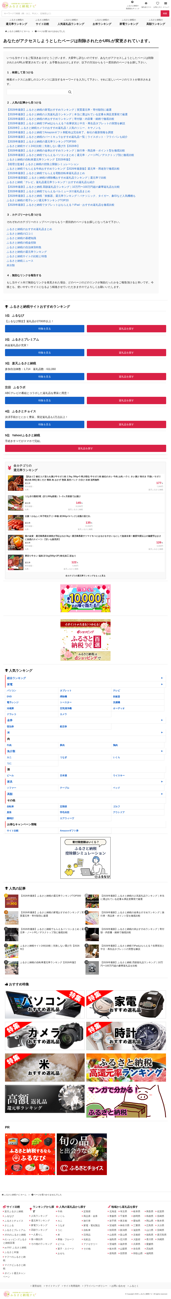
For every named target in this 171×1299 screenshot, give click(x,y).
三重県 (136, 1225)
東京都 (123, 1221)
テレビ (116, 690)
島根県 (149, 1216)
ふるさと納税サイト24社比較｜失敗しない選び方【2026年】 (43, 146)
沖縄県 (160, 1239)
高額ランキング (39, 1230)
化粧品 (87, 1239)
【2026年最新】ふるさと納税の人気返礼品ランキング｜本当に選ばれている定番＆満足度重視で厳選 (67, 114)
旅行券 (87, 1221)
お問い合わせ (118, 1286)
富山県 (123, 1235)
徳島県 (149, 1235)
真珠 (9, 812)
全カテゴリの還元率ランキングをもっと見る (85, 576)
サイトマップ (53, 1286)
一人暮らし (37, 1234)
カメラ (63, 714)
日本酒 (63, 775)
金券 (10, 720)
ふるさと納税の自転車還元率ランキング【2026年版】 (39, 159)
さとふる (9, 1225)
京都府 (136, 1235)
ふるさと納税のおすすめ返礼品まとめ (29, 229)
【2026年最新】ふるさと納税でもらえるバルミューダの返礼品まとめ (48, 191)
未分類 (11, 265)
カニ (9, 757)
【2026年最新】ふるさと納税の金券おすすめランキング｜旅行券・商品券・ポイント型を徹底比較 (66, 150)
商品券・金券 (90, 1216)
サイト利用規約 (72, 1286)
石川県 (123, 1239)
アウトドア (119, 812)
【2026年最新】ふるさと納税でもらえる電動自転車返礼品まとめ (46, 173)
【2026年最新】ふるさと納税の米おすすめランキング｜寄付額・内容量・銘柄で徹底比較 (60, 118)
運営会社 (37, 1286)
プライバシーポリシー (95, 1286)
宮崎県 (160, 1230)
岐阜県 (136, 1211)
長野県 (123, 1253)
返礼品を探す (126, 328)
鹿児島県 (161, 1235)
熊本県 (160, 1221)
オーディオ (119, 708)
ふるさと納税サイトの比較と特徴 (27, 256)
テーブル (64, 787)
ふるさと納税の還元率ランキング (27, 251)
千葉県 (123, 1216)
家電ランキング (39, 1225)
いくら (116, 757)
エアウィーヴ (67, 818)
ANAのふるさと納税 (15, 1235)
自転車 (10, 806)
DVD (9, 696)
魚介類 (11, 751)
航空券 (63, 726)
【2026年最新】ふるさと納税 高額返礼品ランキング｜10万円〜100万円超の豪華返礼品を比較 (63, 186)
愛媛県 (149, 1244)
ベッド (116, 787)
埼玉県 (123, 1211)
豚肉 (62, 745)
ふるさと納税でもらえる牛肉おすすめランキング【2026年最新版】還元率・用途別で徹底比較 (63, 168)
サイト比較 (13, 830)
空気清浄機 (66, 708)
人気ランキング (39, 1216)
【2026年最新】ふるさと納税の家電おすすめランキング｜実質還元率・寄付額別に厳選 (59, 109)
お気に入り (157, 7)
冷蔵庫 (10, 708)
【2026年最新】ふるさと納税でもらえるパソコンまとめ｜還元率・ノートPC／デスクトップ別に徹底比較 (70, 155)
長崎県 (160, 1216)
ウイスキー (119, 775)
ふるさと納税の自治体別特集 (24, 247)
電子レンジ (13, 702)
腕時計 (10, 818)
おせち (61, 1253)
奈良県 (136, 1249)
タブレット (66, 690)
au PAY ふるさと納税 (15, 1247)
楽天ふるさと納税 (14, 1211)
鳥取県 (149, 1211)
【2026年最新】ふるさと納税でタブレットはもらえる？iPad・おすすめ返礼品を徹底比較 (60, 204)
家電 (10, 684)
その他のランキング (41, 1244)
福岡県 (149, 1253)
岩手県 (112, 1221)
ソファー (11, 787)
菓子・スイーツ (66, 1249)
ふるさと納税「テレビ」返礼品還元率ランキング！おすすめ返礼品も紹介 (51, 182)
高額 (10, 794)
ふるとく (134, 1286)
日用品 (87, 1235)
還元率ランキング (40, 1220)
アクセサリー (90, 1244)
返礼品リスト (146, 7)
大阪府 (136, 1239)
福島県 (112, 1239)
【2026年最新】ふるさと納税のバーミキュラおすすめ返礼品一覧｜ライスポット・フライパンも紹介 (67, 136)
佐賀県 (160, 1211)
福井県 (123, 1244)
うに (9, 763)
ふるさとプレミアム (15, 1230)
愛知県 (136, 1221)
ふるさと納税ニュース (20, 260)
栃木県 (112, 1249)
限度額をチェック (132, 7)
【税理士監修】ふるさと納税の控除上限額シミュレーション (43, 164)
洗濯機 (116, 702)
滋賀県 (136, 1230)
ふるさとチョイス (14, 1221)
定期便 (63, 806)
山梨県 (123, 1249)
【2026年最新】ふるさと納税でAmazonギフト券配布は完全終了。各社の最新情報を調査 (60, 132)
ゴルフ (116, 806)
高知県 (149, 1249)
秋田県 (112, 1230)
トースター (66, 702)
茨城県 (112, 1244)
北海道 (112, 1211)
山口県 (149, 1230)
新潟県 (123, 1230)
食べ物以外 (37, 1239)
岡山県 (149, 1221)
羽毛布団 (64, 812)
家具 (10, 781)
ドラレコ (11, 714)
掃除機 (63, 696)
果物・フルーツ (66, 1239)
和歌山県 (138, 1253)
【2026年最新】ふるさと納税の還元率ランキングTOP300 (41, 141)
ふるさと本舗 (12, 1252)
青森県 (112, 1216)
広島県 (149, 1225)
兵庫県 (136, 1244)
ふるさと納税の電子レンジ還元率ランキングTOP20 (38, 200)
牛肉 (9, 745)
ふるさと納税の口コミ (20, 233)
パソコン (11, 690)
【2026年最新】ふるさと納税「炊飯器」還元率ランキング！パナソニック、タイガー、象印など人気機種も (71, 195)
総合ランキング (16, 678)
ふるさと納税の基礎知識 (21, 238)
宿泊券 (10, 726)
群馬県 (112, 1253)
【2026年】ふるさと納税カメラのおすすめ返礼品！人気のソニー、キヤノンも (54, 127)
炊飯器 (116, 696)
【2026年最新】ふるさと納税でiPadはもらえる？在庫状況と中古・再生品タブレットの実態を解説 (66, 123)
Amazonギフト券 (69, 830)
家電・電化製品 (91, 1225)
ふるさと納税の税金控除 (21, 242)
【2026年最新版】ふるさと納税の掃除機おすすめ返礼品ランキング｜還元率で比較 (56, 177)
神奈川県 (124, 1225)
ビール (10, 775)
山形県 (112, 1235)
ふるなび (9, 1216)
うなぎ (63, 757)
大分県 (160, 1225)
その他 (87, 1249)
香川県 (149, 1239)
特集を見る (44, 328)
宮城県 (112, 1225)
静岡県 (136, 1216)
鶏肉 (115, 745)
